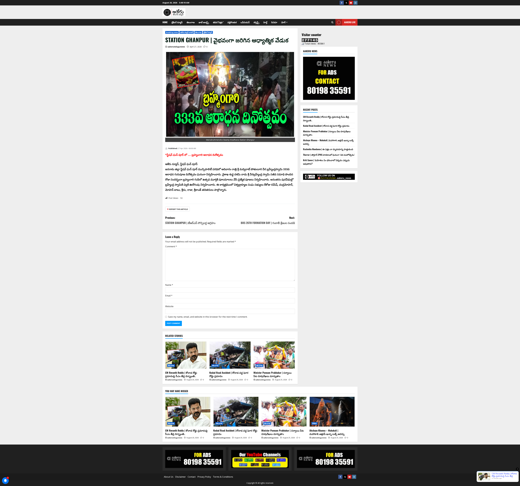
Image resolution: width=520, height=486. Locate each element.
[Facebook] (342, 3)
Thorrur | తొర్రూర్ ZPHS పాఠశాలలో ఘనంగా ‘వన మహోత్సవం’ (329, 154)
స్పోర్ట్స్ (256, 22)
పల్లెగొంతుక (232, 22)
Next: (268, 220)
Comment (171, 246)
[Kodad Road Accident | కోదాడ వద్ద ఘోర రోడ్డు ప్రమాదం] (230, 355)
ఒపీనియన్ (245, 22)
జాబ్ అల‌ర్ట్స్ (204, 22)
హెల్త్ (265, 22)
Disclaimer (180, 476)
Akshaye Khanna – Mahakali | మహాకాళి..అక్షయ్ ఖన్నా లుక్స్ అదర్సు (326, 432)
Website (169, 306)
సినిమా (274, 22)
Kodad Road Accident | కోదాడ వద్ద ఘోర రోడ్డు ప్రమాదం (228, 374)
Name (169, 284)
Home (165, 22)
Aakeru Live (349, 22)
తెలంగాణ (191, 22)
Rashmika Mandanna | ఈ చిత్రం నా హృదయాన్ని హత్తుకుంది (328, 149)
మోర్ (283, 22)
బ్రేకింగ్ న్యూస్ (177, 22)
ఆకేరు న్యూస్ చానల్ (186, 32)
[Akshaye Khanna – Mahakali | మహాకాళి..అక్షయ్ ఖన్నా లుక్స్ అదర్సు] (332, 412)
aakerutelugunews (176, 46)
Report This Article (177, 209)
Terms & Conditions (223, 476)
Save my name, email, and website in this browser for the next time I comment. (207, 316)
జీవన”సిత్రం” (218, 22)
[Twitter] (346, 3)
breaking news (172, 32)
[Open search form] (332, 22)
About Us (168, 476)
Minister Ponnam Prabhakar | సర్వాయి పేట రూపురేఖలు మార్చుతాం (272, 374)
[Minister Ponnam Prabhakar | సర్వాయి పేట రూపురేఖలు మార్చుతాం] (274, 355)
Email (168, 295)
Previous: (190, 220)
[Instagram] (355, 3)
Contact (192, 476)
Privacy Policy (204, 476)
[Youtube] (351, 3)
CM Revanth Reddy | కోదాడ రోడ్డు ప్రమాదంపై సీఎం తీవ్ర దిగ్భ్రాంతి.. (181, 374)
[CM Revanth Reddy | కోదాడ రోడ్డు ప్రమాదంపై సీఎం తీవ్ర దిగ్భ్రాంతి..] (186, 355)
